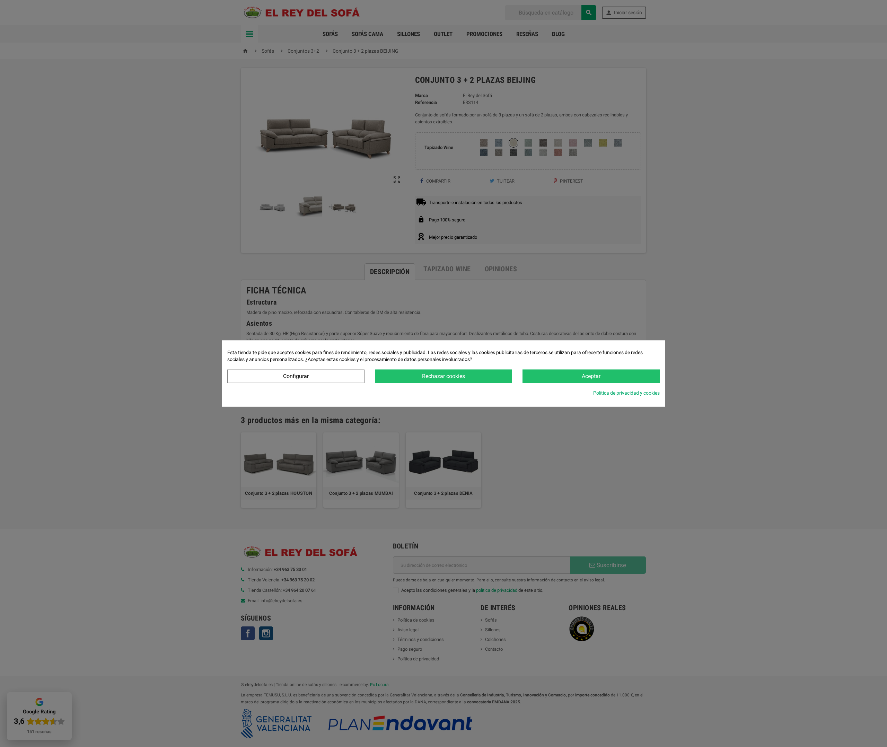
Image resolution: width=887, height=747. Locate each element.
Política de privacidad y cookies (626, 392)
